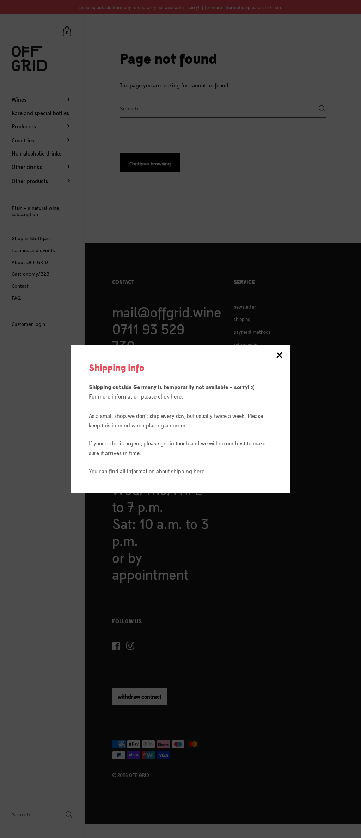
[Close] (279, 356)
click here (170, 396)
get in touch (174, 443)
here (199, 471)
